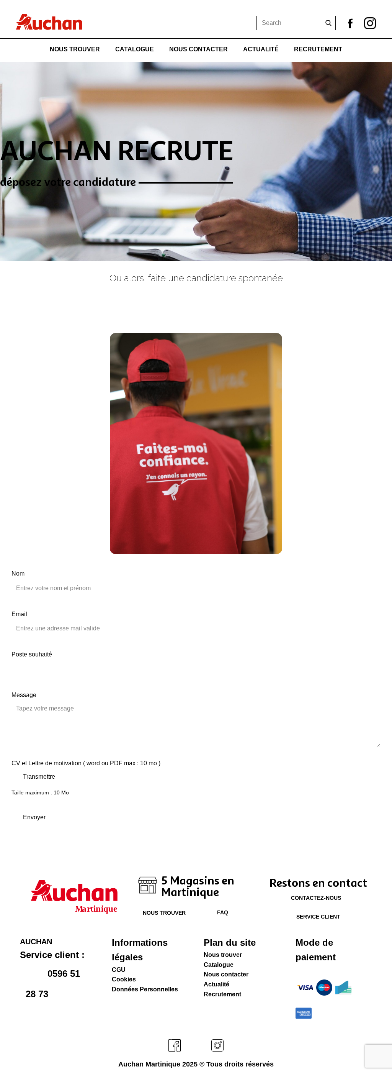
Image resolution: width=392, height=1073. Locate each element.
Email (19, 614)
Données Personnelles (145, 989)
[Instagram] (370, 23)
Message (23, 695)
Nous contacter (198, 49)
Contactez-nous (316, 898)
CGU (119, 969)
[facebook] (174, 1045)
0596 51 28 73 (53, 983)
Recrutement (318, 49)
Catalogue (134, 49)
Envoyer (34, 817)
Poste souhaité (31, 654)
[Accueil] (49, 22)
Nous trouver (75, 49)
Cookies (124, 979)
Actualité (261, 49)
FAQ (222, 912)
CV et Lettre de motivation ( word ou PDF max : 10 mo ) (85, 763)
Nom (17, 573)
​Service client (317, 917)
